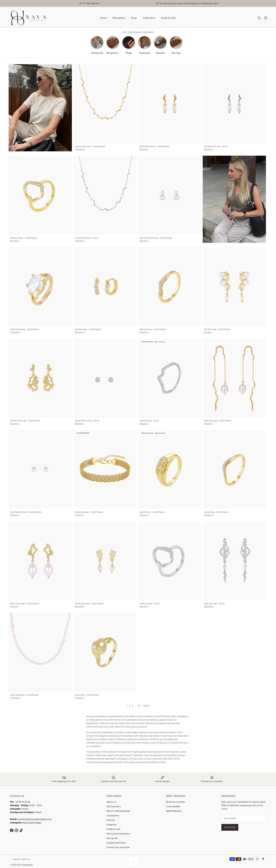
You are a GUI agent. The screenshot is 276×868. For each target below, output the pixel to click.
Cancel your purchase (118, 847)
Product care (113, 829)
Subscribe (230, 827)
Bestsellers (119, 18)
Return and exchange (118, 811)
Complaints (113, 815)
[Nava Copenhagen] (28, 18)
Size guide (112, 838)
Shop (134, 18)
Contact (111, 820)
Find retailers (173, 806)
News (103, 18)
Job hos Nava (114, 806)
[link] (40, 107)
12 (139, 705)
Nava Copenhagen (25, 865)
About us (111, 801)
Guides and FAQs (116, 842)
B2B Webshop (173, 811)
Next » (146, 705)
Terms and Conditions (118, 833)
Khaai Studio (168, 18)
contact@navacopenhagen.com (35, 819)
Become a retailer (175, 801)
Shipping (111, 824)
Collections (149, 18)
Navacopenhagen (32, 822)
